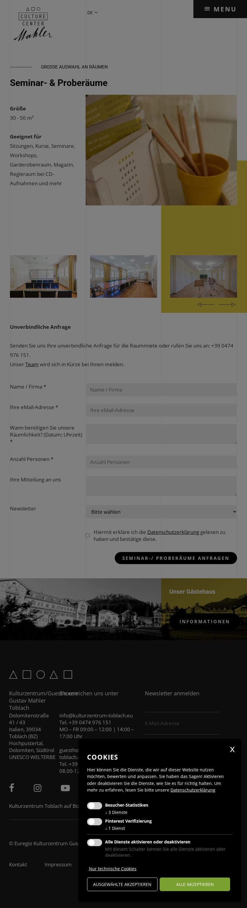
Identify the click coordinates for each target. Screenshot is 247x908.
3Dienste (116, 812)
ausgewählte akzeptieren (122, 884)
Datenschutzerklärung (192, 790)
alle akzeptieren (195, 884)
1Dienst (115, 828)
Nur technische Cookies (112, 868)
